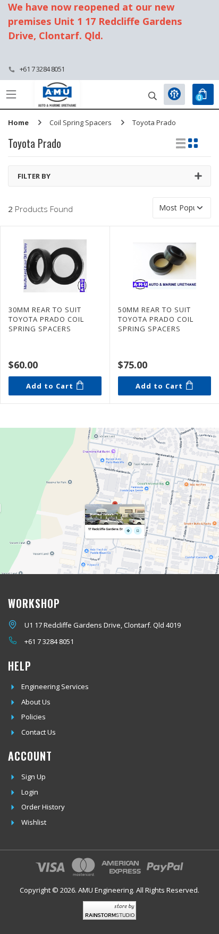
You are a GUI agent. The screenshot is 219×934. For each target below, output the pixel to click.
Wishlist (33, 822)
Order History (43, 807)
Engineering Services (55, 686)
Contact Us (38, 732)
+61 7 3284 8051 (42, 69)
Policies (33, 716)
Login (29, 792)
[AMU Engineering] (57, 94)
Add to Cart (49, 386)
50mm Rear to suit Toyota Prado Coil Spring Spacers (155, 319)
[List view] (180, 143)
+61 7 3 (35, 641)
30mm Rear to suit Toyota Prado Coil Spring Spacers (46, 319)
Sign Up (33, 776)
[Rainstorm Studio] (109, 910)
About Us (35, 702)
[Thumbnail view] (193, 143)
